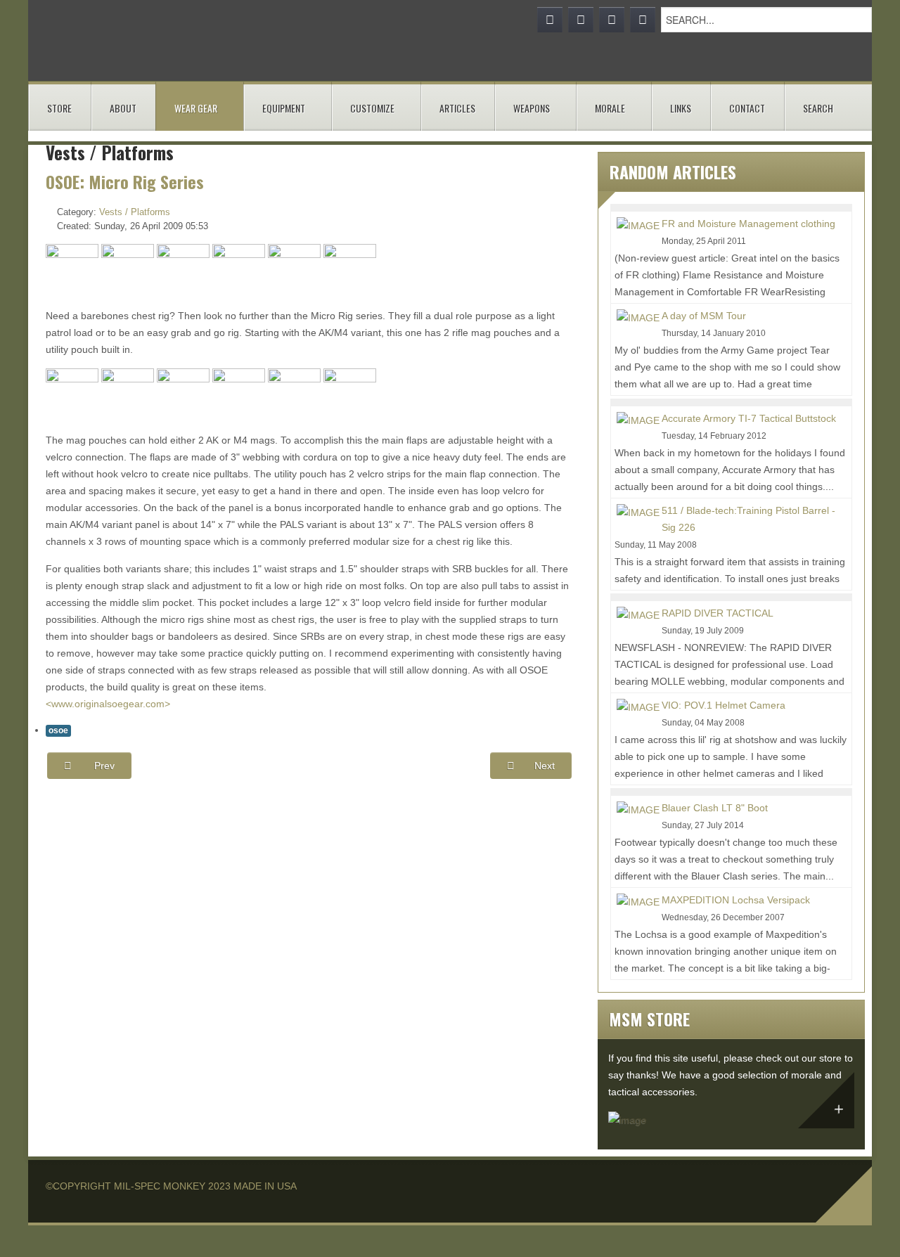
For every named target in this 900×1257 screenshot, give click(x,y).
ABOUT (123, 108)
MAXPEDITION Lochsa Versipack (736, 899)
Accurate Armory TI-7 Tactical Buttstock (749, 418)
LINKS (680, 108)
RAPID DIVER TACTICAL (717, 613)
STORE (59, 108)
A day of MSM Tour (704, 315)
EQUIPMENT (283, 108)
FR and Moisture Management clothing (748, 223)
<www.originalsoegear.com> (108, 703)
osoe (58, 730)
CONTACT (747, 108)
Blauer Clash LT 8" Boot (715, 807)
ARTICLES (457, 108)
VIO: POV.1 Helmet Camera (723, 705)
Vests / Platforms (134, 212)
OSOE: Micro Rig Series (125, 181)
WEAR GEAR (195, 108)
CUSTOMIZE (372, 108)
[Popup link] (72, 269)
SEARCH (818, 108)
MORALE (610, 108)
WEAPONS (531, 108)
